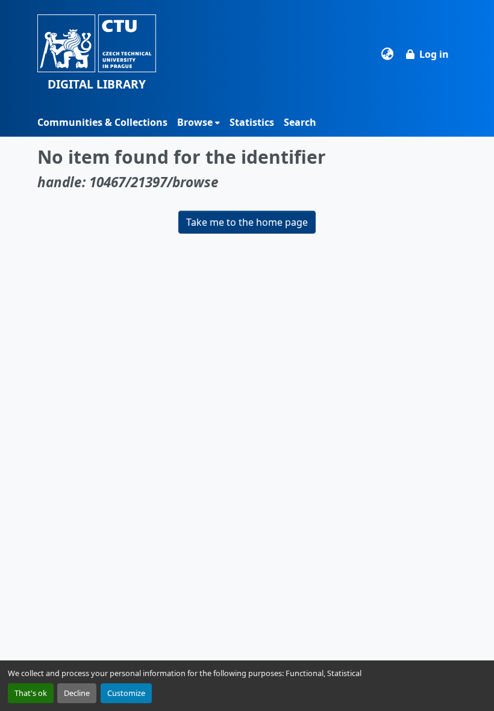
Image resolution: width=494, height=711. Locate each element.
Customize (126, 693)
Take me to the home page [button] (247, 222)
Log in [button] (434, 54)
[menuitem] (198, 122)
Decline (77, 693)
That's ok (30, 693)
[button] (96, 53)
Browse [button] (195, 122)
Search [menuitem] (300, 122)
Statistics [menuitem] (252, 122)
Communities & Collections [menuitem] (102, 122)
